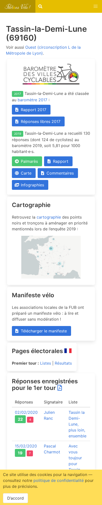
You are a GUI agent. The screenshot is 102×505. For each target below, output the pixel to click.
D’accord (15, 498)
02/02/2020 (26, 412)
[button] (95, 6)
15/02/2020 (26, 446)
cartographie (49, 217)
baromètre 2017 (32, 99)
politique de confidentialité (58, 480)
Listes (45, 363)
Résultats (63, 363)
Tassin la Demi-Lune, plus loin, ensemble (77, 424)
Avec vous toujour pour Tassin (75, 458)
